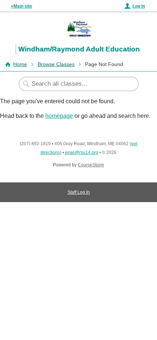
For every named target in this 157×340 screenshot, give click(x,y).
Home (20, 64)
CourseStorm (91, 164)
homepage (59, 116)
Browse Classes (56, 64)
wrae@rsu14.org (81, 152)
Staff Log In (79, 192)
